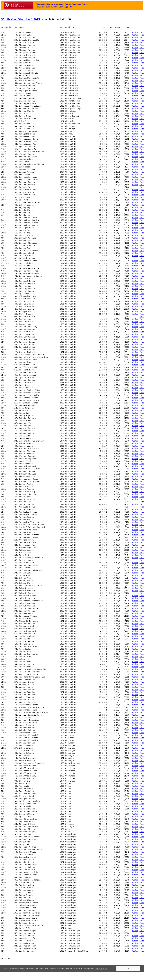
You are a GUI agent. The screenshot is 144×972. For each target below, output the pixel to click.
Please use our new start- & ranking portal (54, 7)
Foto (142, 32)
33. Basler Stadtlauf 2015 (20, 19)
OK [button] (128, 968)
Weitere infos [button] (101, 968)
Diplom (135, 32)
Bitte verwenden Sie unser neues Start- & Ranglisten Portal (61, 4)
